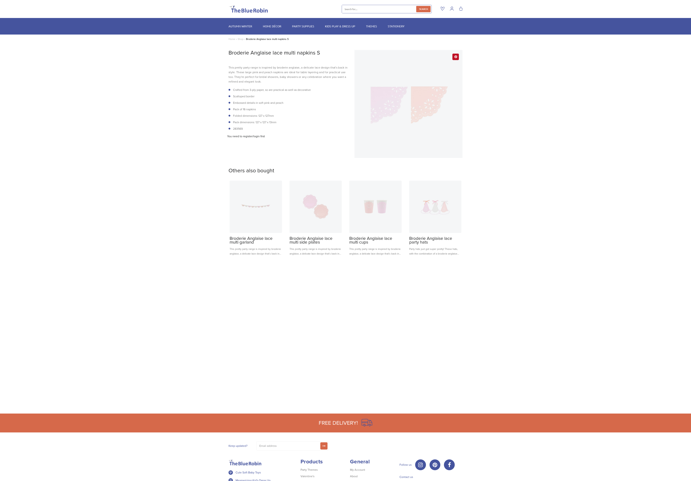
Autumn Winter (240, 26)
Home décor (272, 26)
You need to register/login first (246, 136)
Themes (371, 26)
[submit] (324, 446)
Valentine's (307, 476)
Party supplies (303, 26)
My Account (357, 470)
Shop (240, 39)
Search (423, 9)
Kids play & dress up (340, 26)
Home (232, 39)
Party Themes (309, 470)
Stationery (396, 26)
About (354, 476)
